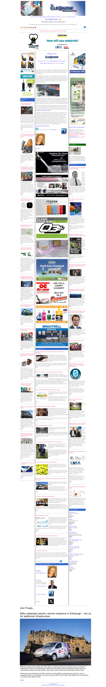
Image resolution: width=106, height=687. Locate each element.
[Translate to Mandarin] (35, 27)
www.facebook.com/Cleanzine (42, 126)
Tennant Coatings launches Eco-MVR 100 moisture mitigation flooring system (26, 435)
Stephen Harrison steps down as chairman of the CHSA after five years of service (77, 424)
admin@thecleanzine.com (43, 586)
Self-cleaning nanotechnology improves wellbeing (45, 406)
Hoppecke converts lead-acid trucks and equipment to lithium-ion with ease (27, 355)
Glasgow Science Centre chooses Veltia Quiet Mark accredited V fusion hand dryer (77, 290)
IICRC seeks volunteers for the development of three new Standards (49, 372)
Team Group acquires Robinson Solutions (44, 425)
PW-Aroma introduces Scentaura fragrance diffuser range (26, 199)
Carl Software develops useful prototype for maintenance (26, 384)
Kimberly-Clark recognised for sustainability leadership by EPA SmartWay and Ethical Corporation (27, 277)
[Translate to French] (23, 27)
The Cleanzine (52, 683)
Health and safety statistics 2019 (42, 515)
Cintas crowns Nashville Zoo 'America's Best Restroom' (26, 104)
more (21, 129)
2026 (56, 683)
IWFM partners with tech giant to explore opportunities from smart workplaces (77, 311)
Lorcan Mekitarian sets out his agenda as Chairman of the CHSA (77, 168)
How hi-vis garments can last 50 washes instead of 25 (46, 462)
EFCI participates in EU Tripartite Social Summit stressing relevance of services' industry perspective (27, 168)
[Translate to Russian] (33, 27)
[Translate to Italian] (27, 27)
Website (70, 517)
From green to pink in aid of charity (76, 340)
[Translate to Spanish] (25, 27)
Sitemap (63, 685)
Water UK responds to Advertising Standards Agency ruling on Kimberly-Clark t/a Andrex (76, 365)
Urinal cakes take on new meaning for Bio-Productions (46, 535)
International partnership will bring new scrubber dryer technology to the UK (27, 136)
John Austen (38, 580)
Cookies (59, 685)
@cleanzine (54, 129)
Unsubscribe (48, 685)
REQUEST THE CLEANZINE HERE (76, 127)
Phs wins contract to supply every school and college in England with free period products (77, 266)
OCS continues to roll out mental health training (45, 496)
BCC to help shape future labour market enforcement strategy (48, 389)
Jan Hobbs (38, 148)
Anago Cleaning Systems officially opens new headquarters (27, 305)
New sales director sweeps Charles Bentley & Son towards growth (49, 441)
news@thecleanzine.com (43, 573)
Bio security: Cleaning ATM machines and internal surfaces (26, 248)
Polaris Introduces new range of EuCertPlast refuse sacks (26, 226)
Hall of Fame (54, 685)
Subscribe (43, 685)
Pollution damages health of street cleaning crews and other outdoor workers (77, 235)
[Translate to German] (29, 27)
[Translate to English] (21, 27)
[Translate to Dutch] (31, 27)
